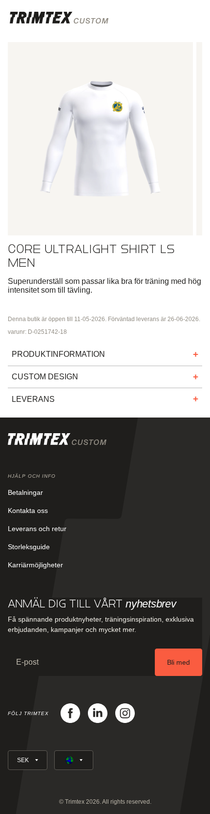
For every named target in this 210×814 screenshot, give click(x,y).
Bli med (178, 662)
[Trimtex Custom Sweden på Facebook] (70, 713)
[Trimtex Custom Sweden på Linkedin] (97, 713)
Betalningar (25, 492)
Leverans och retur (37, 529)
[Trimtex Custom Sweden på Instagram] (125, 713)
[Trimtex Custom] (59, 17)
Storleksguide (29, 547)
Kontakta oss (28, 510)
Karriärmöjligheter (35, 565)
